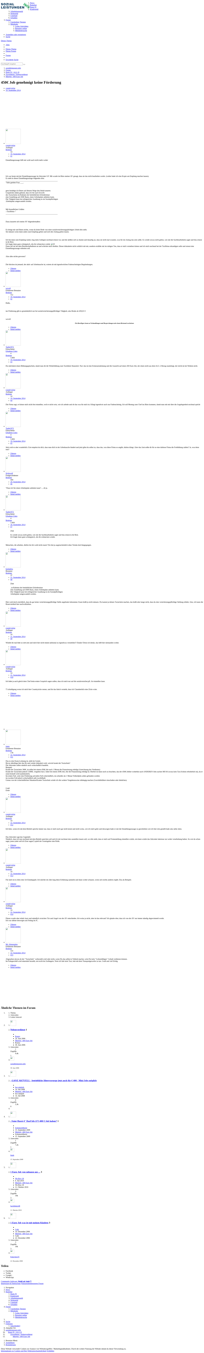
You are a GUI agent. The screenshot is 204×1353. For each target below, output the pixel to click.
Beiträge (9, 150)
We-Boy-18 (19, 1179)
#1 (11, 156)
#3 (11, 362)
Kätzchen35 (14, 1257)
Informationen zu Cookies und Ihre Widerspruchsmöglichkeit (23, 1351)
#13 (11, 876)
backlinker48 (15, 1206)
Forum (8, 55)
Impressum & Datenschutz (11, 1283)
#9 (11, 639)
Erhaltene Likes (11, 351)
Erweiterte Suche (12, 60)
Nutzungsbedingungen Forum (32, 1283)
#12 (11, 825)
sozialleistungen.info (18, 1064)
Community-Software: (16, 1281)
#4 (11, 400)
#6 (11, 484)
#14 (11, 914)
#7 (11, 527)
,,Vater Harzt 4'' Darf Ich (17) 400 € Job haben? (33, 1121)
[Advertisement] (72, 110)
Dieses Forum (11, 51)
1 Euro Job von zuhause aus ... (25, 1172)
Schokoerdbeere (21, 1128)
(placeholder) (15, 1326)
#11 (11, 757)
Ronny (17, 1036)
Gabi (17, 1229)
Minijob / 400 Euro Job (23, 1041)
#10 (11, 677)
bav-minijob (19, 1087)
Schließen (50, 1351)
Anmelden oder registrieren (16, 35)
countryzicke (10, 88)
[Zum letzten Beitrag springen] (12, 1060)
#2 (11, 299)
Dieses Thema (6, 41)
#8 (11, 580)
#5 (11, 443)
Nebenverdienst (17, 1029)
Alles (8, 45)
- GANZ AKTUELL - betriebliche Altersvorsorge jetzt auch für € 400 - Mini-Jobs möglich (53, 1080)
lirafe (12, 1155)
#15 (11, 955)
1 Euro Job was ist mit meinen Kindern (29, 1222)
